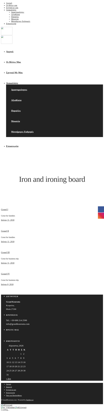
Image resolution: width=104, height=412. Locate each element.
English (12, 407)
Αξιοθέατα (15, 14)
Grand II (5, 231)
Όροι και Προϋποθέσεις (14, 395)
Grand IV (5, 274)
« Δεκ (8, 379)
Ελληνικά (8, 405)
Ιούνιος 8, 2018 (7, 284)
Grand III (5, 252)
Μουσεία (15, 19)
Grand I (4, 209)
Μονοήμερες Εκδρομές (20, 21)
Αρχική (9, 3)
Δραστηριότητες (17, 12)
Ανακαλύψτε (11, 10)
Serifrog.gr (29, 400)
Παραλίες (15, 17)
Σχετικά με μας (12, 8)
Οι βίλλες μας (11, 5)
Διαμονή (9, 387)
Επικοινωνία (11, 24)
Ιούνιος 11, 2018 (7, 220)
